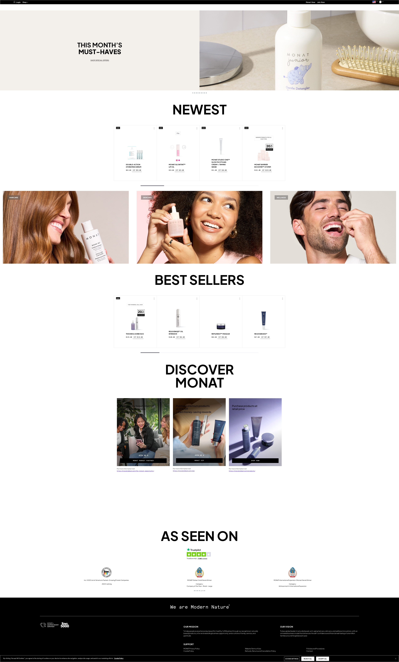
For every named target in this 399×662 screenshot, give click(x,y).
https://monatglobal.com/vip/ (184, 471)
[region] (199, 658)
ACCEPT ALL (322, 659)
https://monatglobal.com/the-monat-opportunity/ (135, 471)
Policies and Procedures (315, 649)
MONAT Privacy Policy (191, 649)
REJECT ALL (308, 659)
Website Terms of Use (253, 649)
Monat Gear (311, 2)
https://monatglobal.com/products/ (242, 471)
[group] (199, 50)
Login (18, 2)
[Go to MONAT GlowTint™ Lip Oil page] (178, 147)
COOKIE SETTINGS (291, 659)
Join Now (321, 2)
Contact (309, 651)
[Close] (395, 658)
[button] (375, 2)
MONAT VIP (199, 460)
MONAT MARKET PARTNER (143, 461)
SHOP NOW (255, 461)
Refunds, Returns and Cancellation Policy (260, 651)
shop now (135, 175)
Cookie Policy (188, 651)
